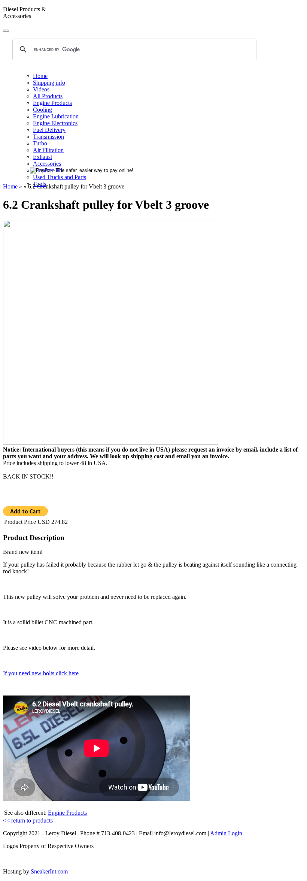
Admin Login (226, 833)
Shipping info (49, 82)
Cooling (42, 109)
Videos (41, 89)
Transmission (48, 136)
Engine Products (52, 103)
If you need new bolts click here (41, 673)
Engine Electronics (55, 123)
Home (40, 76)
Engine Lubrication (56, 116)
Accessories (47, 163)
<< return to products (28, 820)
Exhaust (42, 157)
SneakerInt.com (49, 871)
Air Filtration (48, 150)
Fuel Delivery (49, 130)
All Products (48, 96)
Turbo (40, 143)
